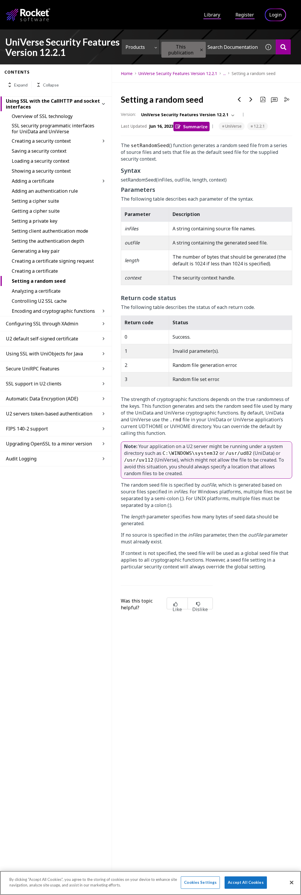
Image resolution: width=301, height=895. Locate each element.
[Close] (291, 882)
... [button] (224, 73)
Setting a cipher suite (35, 201)
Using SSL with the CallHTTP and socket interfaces (53, 104)
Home (127, 73)
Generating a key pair (36, 251)
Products (135, 47)
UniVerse (233, 126)
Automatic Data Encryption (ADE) (42, 398)
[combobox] (210, 46)
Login (275, 14)
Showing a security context (41, 171)
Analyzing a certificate (36, 291)
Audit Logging (21, 458)
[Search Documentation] (283, 46)
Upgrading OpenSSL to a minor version (49, 443)
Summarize (195, 126)
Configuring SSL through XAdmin (42, 323)
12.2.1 (259, 126)
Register (244, 14)
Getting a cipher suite (36, 211)
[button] (201, 50)
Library (212, 14)
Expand (21, 84)
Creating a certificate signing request (53, 261)
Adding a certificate (33, 181)
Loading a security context (40, 161)
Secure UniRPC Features (32, 368)
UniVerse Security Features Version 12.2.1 (177, 73)
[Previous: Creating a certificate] (239, 99)
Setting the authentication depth (48, 241)
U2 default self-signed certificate (42, 338)
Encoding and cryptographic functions (53, 311)
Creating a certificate (35, 271)
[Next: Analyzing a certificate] (251, 99)
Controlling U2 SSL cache (39, 301)
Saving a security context (39, 151)
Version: (128, 114)
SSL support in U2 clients (33, 383)
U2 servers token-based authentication (49, 413)
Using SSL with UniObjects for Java (44, 353)
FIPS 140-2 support (27, 428)
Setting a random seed (39, 281)
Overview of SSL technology (42, 116)
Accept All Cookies (245, 882)
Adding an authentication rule (45, 191)
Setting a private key (34, 221)
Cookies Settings (200, 882)
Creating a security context (41, 141)
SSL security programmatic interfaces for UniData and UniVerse (53, 128)
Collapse (51, 84)
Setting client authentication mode (50, 231)
